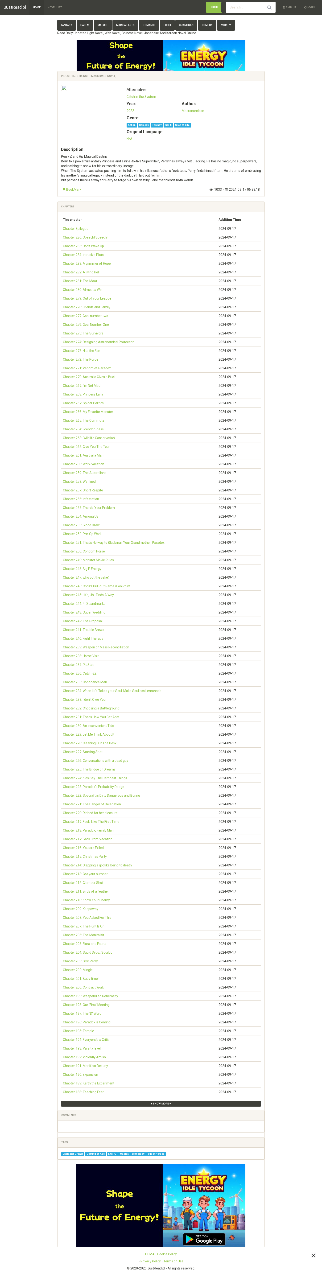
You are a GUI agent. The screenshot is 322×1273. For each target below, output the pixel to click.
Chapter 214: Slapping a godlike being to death (97, 865)
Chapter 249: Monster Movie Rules (88, 560)
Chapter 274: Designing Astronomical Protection (98, 342)
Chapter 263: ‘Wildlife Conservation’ (89, 438)
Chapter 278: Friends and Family (86, 307)
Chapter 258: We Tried (79, 481)
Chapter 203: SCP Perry (80, 961)
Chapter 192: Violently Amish (84, 1057)
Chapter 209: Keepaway (80, 909)
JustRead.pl (15, 7)
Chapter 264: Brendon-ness (83, 429)
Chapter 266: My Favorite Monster (88, 412)
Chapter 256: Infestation (81, 499)
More (225, 25)
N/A (129, 139)
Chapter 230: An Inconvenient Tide (88, 726)
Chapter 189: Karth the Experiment (88, 1083)
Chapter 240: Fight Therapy (83, 638)
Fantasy (66, 25)
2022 (130, 111)
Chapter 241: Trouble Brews (83, 630)
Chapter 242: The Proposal (83, 621)
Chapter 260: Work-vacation (83, 464)
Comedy (207, 25)
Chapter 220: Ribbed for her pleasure (90, 813)
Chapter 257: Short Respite (83, 490)
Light (215, 7)
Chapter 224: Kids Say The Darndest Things (95, 778)
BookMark (73, 189)
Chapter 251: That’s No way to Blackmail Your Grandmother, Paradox (114, 542)
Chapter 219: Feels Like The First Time (91, 822)
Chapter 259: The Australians (84, 473)
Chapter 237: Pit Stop (79, 665)
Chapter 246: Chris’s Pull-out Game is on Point (96, 586)
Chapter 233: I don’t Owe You (84, 699)
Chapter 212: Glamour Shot (83, 883)
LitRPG (112, 1153)
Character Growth (73, 1153)
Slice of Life (182, 125)
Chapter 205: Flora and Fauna (84, 944)
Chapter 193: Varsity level (82, 1048)
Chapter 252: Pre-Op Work (82, 534)
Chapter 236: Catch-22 (79, 673)
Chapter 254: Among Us (80, 516)
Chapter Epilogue (75, 229)
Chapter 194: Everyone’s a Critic (86, 1040)
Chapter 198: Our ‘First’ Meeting (86, 1005)
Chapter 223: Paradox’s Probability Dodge (93, 787)
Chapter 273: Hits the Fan (81, 351)
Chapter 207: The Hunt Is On (83, 926)
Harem (84, 25)
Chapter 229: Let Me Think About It (88, 734)
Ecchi (167, 25)
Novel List (55, 7)
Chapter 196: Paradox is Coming (87, 1022)
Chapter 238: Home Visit (81, 656)
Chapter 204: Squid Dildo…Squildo (87, 952)
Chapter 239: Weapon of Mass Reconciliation (96, 647)
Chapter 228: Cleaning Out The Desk (89, 743)
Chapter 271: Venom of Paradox (87, 368)
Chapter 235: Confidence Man (85, 682)
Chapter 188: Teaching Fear (83, 1092)
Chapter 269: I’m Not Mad (81, 385)
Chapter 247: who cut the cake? (86, 577)
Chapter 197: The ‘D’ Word (82, 1013)
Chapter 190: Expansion (80, 1074)
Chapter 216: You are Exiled (83, 848)
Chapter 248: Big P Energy (82, 569)
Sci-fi (168, 125)
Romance (149, 25)
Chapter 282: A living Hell (81, 272)
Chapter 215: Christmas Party (85, 856)
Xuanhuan (186, 25)
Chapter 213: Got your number (85, 874)
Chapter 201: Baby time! (81, 978)
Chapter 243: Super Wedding (84, 612)
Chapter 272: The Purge (80, 359)
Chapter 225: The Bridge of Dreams (89, 769)
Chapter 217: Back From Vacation (87, 839)
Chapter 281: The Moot (80, 281)
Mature (103, 25)
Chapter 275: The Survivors (83, 333)
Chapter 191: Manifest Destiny (85, 1066)
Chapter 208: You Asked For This (87, 917)
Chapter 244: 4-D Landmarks (84, 604)
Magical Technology (132, 1153)
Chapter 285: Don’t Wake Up (83, 246)
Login (310, 7)
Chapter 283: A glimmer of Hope (87, 263)
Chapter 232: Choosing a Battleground (91, 708)
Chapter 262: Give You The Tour (86, 447)
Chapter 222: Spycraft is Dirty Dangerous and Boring (101, 795)
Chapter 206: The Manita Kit (83, 935)
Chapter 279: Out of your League (87, 298)
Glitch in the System (141, 97)
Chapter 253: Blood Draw (81, 525)
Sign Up (291, 7)
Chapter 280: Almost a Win (82, 290)
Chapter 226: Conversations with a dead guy (95, 760)
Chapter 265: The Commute (83, 420)
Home (37, 7)
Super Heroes (156, 1153)
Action (132, 125)
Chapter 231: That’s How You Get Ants (91, 717)
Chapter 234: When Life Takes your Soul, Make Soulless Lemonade (112, 691)
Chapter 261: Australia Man (83, 455)
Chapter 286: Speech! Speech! (85, 237)
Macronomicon (193, 111)
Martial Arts (125, 25)
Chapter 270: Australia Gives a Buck (89, 377)
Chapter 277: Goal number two (85, 316)
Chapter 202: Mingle (78, 970)
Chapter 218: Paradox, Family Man (88, 830)
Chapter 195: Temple (78, 1031)
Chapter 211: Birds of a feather (86, 891)
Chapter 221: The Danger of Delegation (92, 804)
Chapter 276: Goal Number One (86, 324)
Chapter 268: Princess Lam (83, 394)
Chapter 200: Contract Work (83, 987)
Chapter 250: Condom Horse (84, 551)
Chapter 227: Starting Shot (83, 752)
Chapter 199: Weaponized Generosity (90, 996)
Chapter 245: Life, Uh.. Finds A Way (88, 595)
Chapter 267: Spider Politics (83, 403)
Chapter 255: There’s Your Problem (89, 508)
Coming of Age (96, 1153)
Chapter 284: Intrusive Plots (83, 255)
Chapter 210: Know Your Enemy (86, 900)
